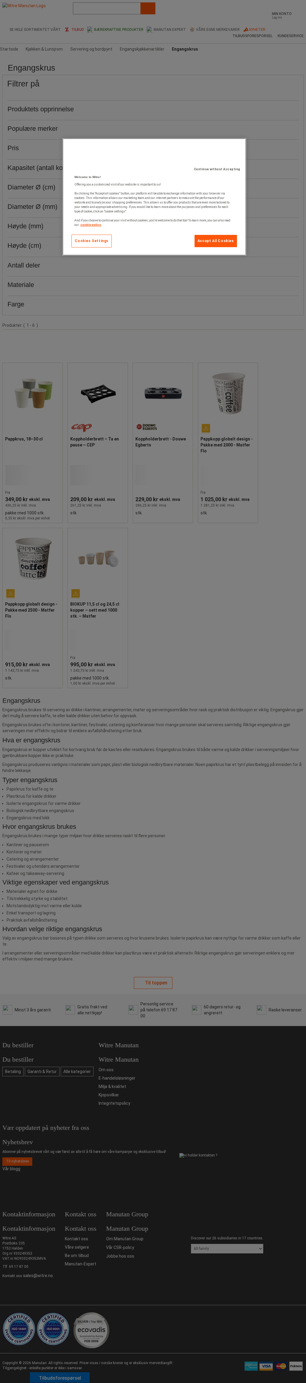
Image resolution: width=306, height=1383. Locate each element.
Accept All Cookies (216, 241)
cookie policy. (90, 225)
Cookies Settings (91, 241)
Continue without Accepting (217, 169)
